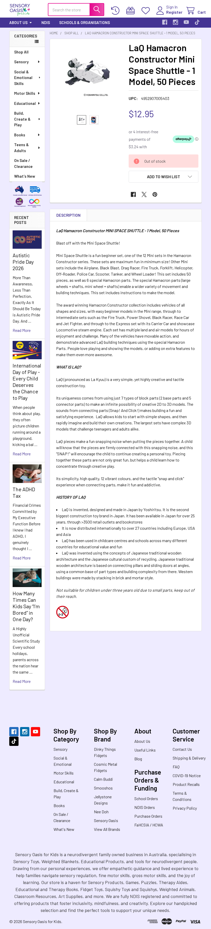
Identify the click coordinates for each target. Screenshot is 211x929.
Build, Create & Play (22, 119)
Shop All (21, 52)
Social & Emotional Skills (23, 77)
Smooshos (103, 787)
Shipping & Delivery (189, 757)
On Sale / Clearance (23, 163)
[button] (163, 177)
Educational (25, 103)
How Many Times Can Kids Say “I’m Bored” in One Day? (26, 606)
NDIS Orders (144, 807)
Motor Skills (24, 93)
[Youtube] (186, 22)
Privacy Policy (185, 808)
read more (22, 330)
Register (174, 12)
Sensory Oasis (106, 820)
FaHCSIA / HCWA (148, 824)
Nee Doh (101, 811)
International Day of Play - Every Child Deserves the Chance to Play (27, 381)
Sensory (21, 61)
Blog (138, 758)
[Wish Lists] (147, 11)
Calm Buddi (103, 779)
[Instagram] (175, 22)
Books (19, 134)
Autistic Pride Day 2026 (23, 261)
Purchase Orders (148, 816)
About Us (18, 22)
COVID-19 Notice (187, 775)
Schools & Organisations (84, 22)
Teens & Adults (21, 147)
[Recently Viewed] (116, 11)
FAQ (176, 766)
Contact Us (182, 749)
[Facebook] (164, 22)
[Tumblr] (197, 22)
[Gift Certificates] (132, 11)
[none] (88, 77)
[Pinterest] (155, 194)
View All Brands (107, 829)
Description (68, 215)
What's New (24, 176)
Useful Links (145, 749)
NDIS (45, 22)
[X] (144, 194)
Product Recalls (186, 784)
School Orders (146, 798)
